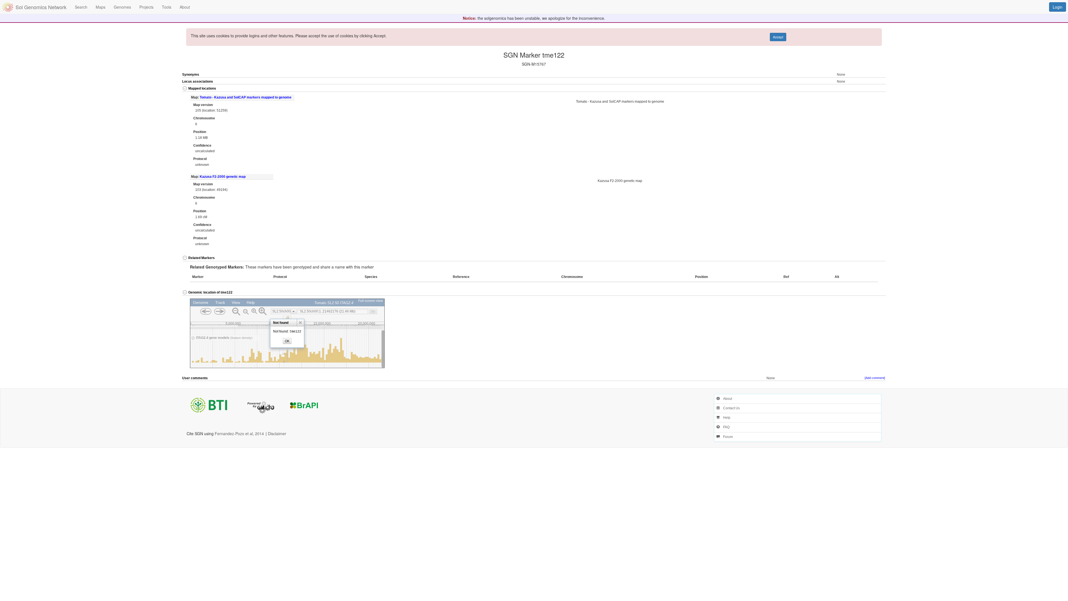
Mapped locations (202, 88)
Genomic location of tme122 (210, 292)
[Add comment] (875, 378)
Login (1057, 7)
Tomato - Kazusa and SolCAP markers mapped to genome (245, 97)
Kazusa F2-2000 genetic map (223, 177)
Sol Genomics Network (41, 7)
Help (725, 418)
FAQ (725, 427)
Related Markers (201, 258)
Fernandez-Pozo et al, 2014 (239, 433)
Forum (726, 437)
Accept (778, 37)
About (726, 399)
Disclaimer (277, 433)
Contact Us (730, 408)
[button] (850, 89)
